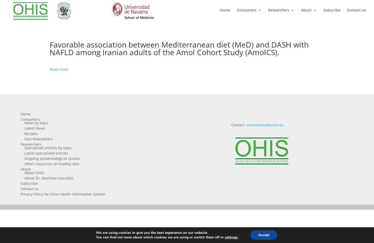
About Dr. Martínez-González (49, 178)
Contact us (356, 10)
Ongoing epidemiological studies (52, 158)
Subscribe (331, 10)
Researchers (278, 10)
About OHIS (34, 172)
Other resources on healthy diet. (52, 163)
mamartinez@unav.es (264, 125)
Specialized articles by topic (48, 147)
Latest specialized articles (46, 153)
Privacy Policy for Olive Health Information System (63, 194)
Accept (263, 235)
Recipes (31, 133)
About (306, 10)
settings (231, 237)
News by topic (36, 122)
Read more (59, 69)
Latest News (34, 128)
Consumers (246, 10)
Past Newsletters (38, 138)
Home (225, 10)
